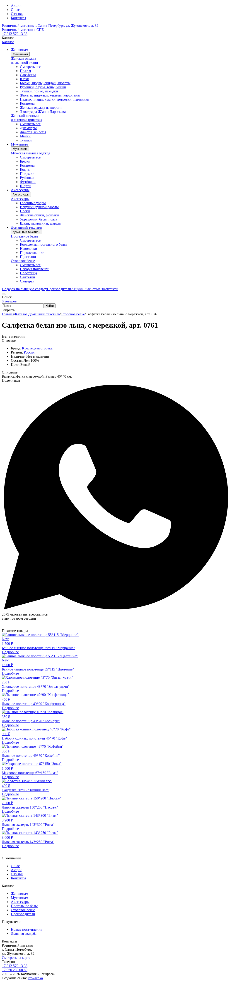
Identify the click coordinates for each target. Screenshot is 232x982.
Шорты (25, 186)
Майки (25, 136)
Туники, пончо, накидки (39, 91)
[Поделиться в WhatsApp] (116, 610)
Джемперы (28, 128)
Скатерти (27, 281)
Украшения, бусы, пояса (38, 219)
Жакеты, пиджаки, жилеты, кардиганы (50, 95)
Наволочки (28, 248)
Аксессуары (21, 194)
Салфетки (27, 277)
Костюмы (27, 103)
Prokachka (35, 978)
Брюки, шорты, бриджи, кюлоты (45, 83)
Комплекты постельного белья (43, 244)
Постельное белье (24, 236)
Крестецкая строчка (37, 348)
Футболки (28, 182)
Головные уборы (33, 203)
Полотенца (28, 273)
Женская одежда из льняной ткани (24, 60)
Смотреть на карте (16, 958)
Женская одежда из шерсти (41, 107)
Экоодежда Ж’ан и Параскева (43, 112)
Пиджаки (27, 174)
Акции (16, 5)
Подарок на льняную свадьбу (24, 289)
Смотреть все (30, 67)
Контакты (18, 18)
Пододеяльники (32, 253)
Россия (29, 352)
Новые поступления (26, 929)
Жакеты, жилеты (33, 132)
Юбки (24, 79)
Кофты (25, 169)
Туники (26, 140)
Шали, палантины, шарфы (40, 223)
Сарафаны (28, 75)
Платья (25, 71)
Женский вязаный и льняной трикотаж (26, 118)
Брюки (25, 161)
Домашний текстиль (26, 232)
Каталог (8, 42)
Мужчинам (20, 149)
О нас (15, 10)
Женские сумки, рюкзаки (39, 215)
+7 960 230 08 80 (14, 970)
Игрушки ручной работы (39, 207)
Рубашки (27, 178)
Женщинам (20, 54)
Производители (23, 914)
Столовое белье (23, 261)
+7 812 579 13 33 (14, 34)
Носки (25, 211)
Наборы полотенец (34, 269)
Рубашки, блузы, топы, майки (43, 87)
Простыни (28, 257)
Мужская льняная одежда (30, 153)
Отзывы (17, 14)
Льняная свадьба (23, 933)
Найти (50, 305)
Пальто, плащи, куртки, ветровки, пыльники (54, 99)
